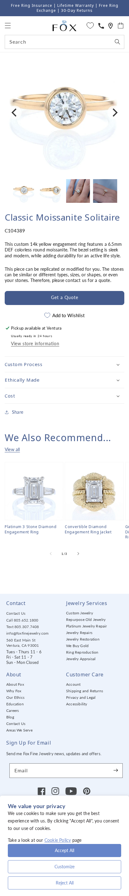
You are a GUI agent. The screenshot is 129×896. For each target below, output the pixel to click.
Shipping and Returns (84, 691)
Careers (12, 710)
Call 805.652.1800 (22, 620)
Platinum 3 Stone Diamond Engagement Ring (30, 529)
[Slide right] (78, 553)
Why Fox (13, 691)
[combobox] (64, 42)
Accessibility (76, 704)
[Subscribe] (115, 770)
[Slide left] (51, 553)
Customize (64, 866)
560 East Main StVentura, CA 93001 (22, 643)
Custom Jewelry (79, 613)
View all (12, 449)
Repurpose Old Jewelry (86, 619)
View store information (35, 343)
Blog (10, 717)
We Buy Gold (77, 645)
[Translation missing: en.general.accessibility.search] (110, 25)
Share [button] (17, 412)
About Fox (15, 684)
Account (73, 684)
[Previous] (15, 112)
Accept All (64, 850)
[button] (8, 25)
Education (15, 704)
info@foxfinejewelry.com (27, 633)
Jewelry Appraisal (80, 658)
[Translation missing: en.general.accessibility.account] (101, 25)
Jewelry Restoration (83, 639)
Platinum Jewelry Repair (86, 626)
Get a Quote (64, 297)
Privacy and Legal (80, 697)
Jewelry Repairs (79, 632)
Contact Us (15, 613)
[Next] (114, 112)
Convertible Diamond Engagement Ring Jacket (88, 529)
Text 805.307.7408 (22, 626)
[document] (64, 112)
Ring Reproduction (82, 652)
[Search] (117, 42)
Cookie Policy (57, 840)
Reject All (65, 882)
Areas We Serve (19, 730)
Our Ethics (15, 697)
